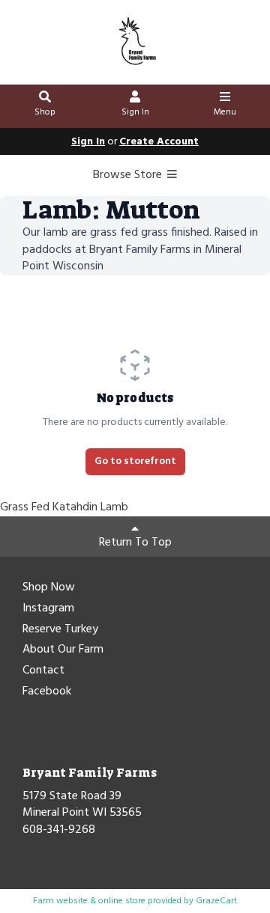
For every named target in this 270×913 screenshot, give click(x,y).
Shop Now (48, 588)
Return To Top (135, 542)
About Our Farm (63, 650)
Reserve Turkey (60, 630)
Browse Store (129, 175)
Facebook (46, 692)
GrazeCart (216, 901)
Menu (225, 112)
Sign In (135, 112)
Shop (45, 112)
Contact (43, 671)
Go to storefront (135, 461)
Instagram (48, 609)
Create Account (159, 141)
